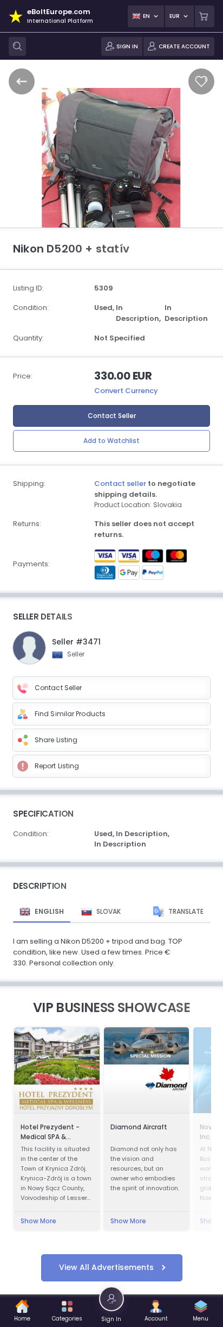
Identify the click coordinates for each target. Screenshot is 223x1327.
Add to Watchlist (111, 440)
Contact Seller (112, 415)
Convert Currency (126, 391)
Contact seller (120, 483)
